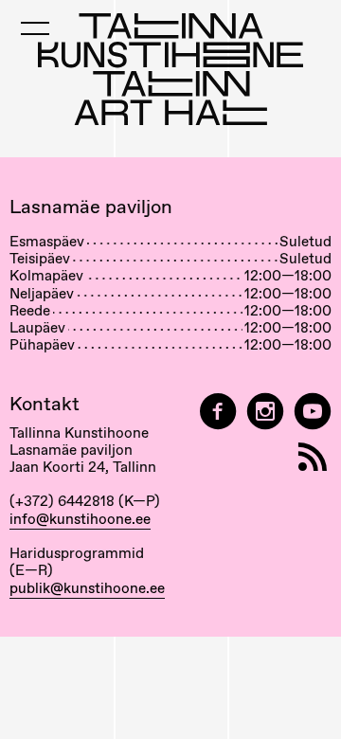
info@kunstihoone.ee (80, 519)
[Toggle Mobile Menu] (35, 28)
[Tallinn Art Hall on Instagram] (265, 411)
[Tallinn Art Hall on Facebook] (218, 411)
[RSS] (313, 457)
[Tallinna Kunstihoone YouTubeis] (313, 411)
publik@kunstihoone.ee (87, 588)
